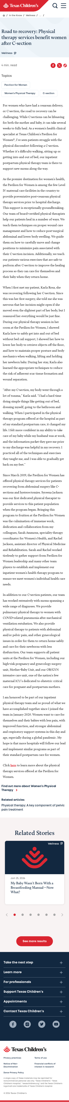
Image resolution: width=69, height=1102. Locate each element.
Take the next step (18, 962)
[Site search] (55, 6)
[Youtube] (56, 1024)
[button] (65, 65)
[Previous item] (8, 915)
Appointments (15, 1001)
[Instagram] (27, 1024)
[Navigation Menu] (63, 6)
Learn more (13, 972)
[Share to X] (59, 65)
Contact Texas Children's (24, 1011)
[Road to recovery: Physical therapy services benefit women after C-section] (24, 6)
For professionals (17, 982)
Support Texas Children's (23, 991)
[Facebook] (13, 1024)
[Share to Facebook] (53, 65)
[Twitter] (41, 1024)
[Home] (4, 15)
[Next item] (61, 915)
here (13, 765)
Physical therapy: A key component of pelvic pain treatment (33, 807)
